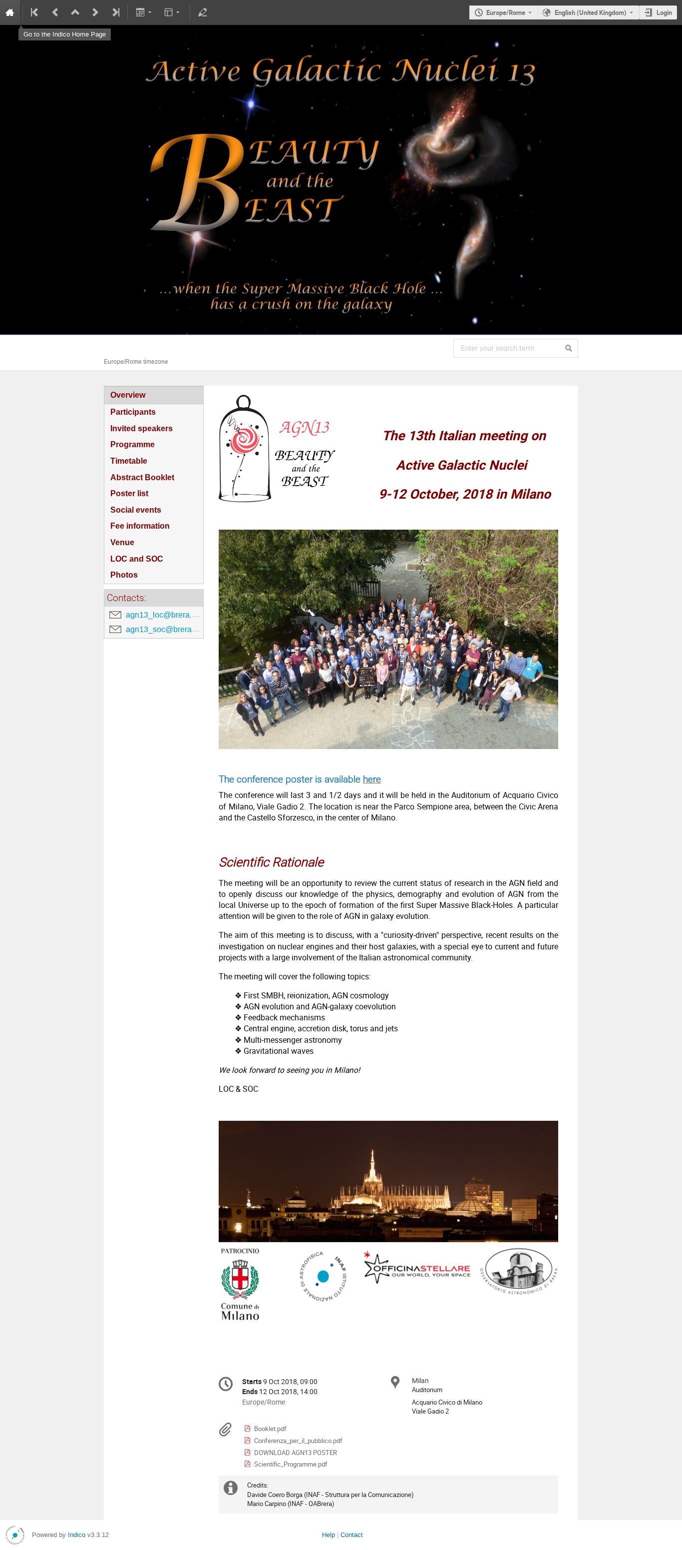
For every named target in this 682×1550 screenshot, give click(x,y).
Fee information (140, 526)
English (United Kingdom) (591, 12)
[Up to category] (75, 12)
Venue (122, 542)
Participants (133, 412)
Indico (76, 1535)
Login (664, 12)
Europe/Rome (505, 12)
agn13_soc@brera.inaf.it (169, 629)
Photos (124, 575)
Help (328, 1535)
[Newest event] (115, 12)
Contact (352, 1535)
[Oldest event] (35, 12)
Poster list (129, 493)
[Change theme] (173, 12)
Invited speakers (141, 428)
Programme (132, 444)
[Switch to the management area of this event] (203, 12)
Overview (127, 395)
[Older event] (55, 12)
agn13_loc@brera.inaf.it (168, 615)
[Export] (144, 12)
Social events (135, 510)
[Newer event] (95, 12)
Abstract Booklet (142, 477)
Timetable (128, 461)
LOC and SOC (136, 559)
